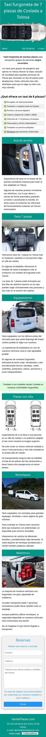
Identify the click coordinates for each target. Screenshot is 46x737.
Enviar (23, 704)
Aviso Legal (14, 733)
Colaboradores (30, 733)
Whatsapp (11, 132)
